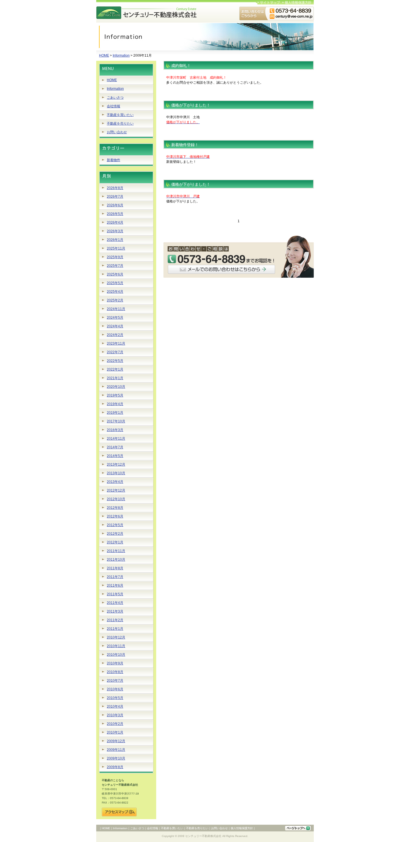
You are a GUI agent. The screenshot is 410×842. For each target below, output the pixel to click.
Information (121, 55)
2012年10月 (116, 499)
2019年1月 (115, 413)
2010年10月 (116, 655)
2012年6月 (115, 516)
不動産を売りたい (120, 123)
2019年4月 (115, 404)
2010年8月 (115, 672)
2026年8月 (115, 188)
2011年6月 (115, 585)
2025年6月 (115, 274)
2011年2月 (115, 620)
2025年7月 (115, 266)
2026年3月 (115, 231)
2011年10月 (116, 560)
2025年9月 (115, 257)
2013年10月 (116, 473)
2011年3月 (115, 611)
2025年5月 (115, 283)
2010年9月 (115, 663)
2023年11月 (116, 343)
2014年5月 (115, 456)
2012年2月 (115, 534)
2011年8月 (115, 568)
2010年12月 (116, 637)
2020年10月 (116, 387)
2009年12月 (116, 741)
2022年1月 (115, 369)
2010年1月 (115, 732)
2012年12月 (116, 490)
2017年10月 (116, 421)
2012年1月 (115, 542)
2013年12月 (116, 464)
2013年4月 (115, 482)
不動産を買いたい (120, 115)
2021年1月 (115, 378)
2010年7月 (115, 681)
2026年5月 (115, 214)
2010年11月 (116, 646)
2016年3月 (115, 430)
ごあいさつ (115, 98)
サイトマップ (270, 2)
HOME (104, 55)
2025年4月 (115, 292)
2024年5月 (115, 318)
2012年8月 (115, 508)
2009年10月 (116, 758)
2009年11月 (116, 750)
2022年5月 (115, 361)
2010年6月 (115, 689)
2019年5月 (115, 395)
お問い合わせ (117, 132)
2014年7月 (115, 447)
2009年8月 (115, 767)
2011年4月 (115, 603)
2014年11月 (116, 439)
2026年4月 (115, 222)
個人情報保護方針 (298, 2)
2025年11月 (116, 248)
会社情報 (113, 106)
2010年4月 (115, 706)
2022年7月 (115, 352)
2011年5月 (115, 594)
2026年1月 (115, 240)
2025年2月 (115, 300)
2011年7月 (115, 577)
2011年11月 (116, 551)
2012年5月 (115, 525)
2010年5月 (115, 698)
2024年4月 (115, 326)
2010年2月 (115, 724)
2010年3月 (115, 715)
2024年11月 (116, 309)
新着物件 (113, 160)
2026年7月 (115, 197)
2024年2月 (115, 335)
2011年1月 (115, 629)
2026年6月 (115, 205)
